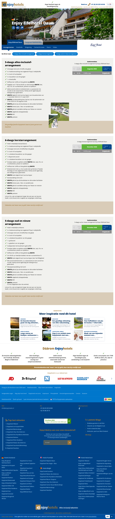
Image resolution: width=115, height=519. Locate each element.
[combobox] (110, 4)
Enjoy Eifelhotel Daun (15, 42)
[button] (107, 68)
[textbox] (110, 4)
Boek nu (93, 4)
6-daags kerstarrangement (45, 54)
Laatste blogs (94, 420)
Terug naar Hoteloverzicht (33, 42)
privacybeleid (92, 516)
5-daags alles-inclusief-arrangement (23, 54)
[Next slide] (110, 26)
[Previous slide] (5, 26)
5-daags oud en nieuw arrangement (66, 54)
